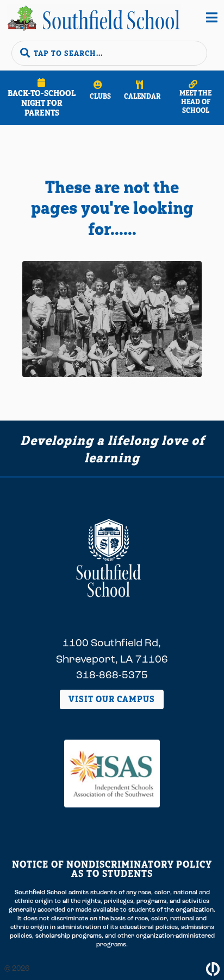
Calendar (142, 96)
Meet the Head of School (195, 101)
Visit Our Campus (112, 698)
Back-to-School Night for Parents (42, 103)
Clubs (100, 96)
